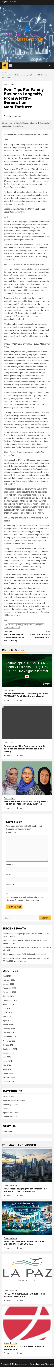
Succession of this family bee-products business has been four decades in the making (24, 749)
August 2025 (8, 1004)
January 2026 (8, 984)
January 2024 (8, 1081)
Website (10, 884)
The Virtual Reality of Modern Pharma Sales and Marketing (14, 636)
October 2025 (8, 996)
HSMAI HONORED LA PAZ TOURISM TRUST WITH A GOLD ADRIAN (24, 1295)
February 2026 (9, 980)
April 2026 (7, 976)
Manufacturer (9, 627)
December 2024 (9, 1037)
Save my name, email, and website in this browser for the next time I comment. (25, 899)
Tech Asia (7, 1131)
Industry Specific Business (14, 1100)
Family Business (9, 84)
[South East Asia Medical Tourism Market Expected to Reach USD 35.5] (27, 1218)
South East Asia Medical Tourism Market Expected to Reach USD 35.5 (24, 1242)
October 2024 (8, 1045)
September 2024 (10, 1049)
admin (18, 116)
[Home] (4, 65)
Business (12, 625)
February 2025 (9, 1029)
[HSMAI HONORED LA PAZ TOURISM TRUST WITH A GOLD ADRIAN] (27, 1270)
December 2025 (9, 988)
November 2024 (9, 1041)
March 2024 (8, 1073)
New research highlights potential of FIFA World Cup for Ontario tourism (25, 1190)
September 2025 (10, 1000)
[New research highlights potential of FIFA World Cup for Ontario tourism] (27, 1165)
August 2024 (8, 1053)
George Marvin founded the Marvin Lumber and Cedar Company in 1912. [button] (24, 210)
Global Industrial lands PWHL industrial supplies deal (24, 954)
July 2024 (7, 1057)
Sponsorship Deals (11, 1113)
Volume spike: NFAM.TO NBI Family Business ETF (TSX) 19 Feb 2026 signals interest (26, 694)
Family (19, 625)
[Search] (50, 65)
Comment (11, 832)
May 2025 (7, 1016)
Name (9, 864)
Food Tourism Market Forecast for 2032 (40, 635)
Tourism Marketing (10, 1117)
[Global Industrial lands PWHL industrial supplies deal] (27, 1323)
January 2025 (8, 1033)
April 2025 (7, 1020)
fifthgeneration (29, 625)
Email (9, 874)
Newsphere (35, 1364)
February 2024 (9, 1077)
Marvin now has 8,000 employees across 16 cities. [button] (26, 135)
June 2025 (7, 1012)
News (5, 1108)
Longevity (39, 625)
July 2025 (7, 1008)
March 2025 (8, 1025)
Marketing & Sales (10, 1104)
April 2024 (7, 1069)
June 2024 (7, 1061)
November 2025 (9, 992)
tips (17, 627)
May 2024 (7, 1065)
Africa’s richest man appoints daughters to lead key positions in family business (26, 802)
